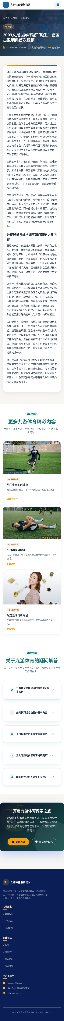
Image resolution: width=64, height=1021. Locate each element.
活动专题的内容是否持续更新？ (30, 755)
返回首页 (20, 841)
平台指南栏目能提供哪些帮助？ (30, 734)
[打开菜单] (57, 4)
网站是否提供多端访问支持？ (29, 776)
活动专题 (9, 928)
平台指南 (9, 921)
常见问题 (9, 965)
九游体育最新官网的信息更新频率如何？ (30, 689)
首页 (8, 18)
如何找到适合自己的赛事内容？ (30, 712)
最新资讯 (9, 952)
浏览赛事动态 (46, 841)
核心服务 (9, 959)
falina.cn (48, 1012)
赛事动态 (9, 914)
